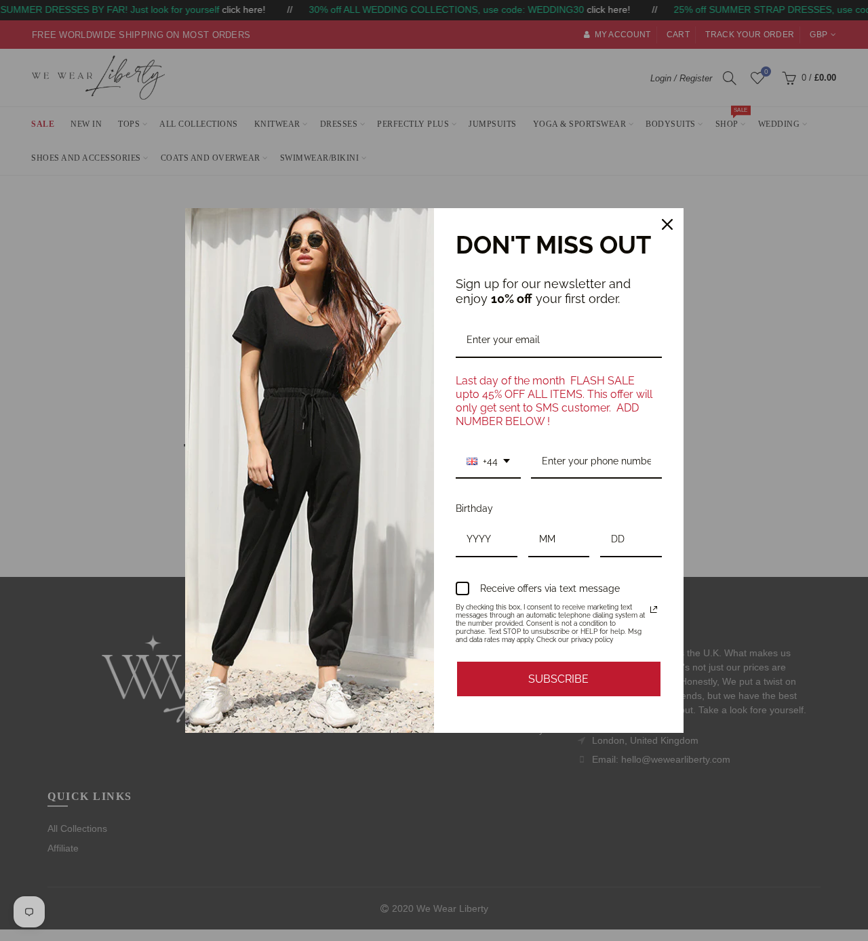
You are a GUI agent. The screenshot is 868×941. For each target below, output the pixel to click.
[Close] (667, 224)
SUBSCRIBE (558, 679)
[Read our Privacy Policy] (654, 609)
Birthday (474, 508)
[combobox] (488, 462)
